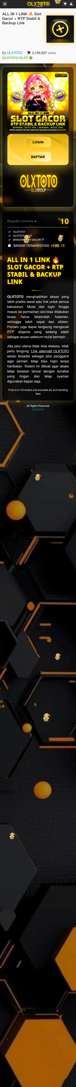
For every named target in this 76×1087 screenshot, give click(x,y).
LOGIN (38, 142)
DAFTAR (38, 156)
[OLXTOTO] (60, 29)
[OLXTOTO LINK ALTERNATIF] (38, 102)
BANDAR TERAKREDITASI (39, 245)
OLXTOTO (14, 52)
